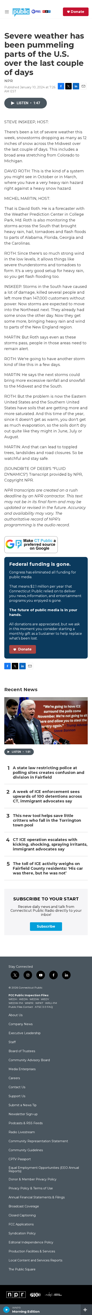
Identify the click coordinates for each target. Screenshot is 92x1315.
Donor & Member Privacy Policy (32, 1179)
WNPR (29, 1003)
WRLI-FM (51, 1003)
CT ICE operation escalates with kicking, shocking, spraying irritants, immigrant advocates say (50, 845)
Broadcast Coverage (24, 1206)
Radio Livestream (22, 1132)
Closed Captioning (22, 1215)
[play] (6, 1309)
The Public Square (22, 1269)
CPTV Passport (20, 1159)
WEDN (23, 999)
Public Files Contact (21, 1006)
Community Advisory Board (29, 1060)
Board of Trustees (22, 1051)
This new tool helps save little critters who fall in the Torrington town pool (47, 821)
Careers (14, 1078)
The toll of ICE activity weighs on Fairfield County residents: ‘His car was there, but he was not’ (48, 869)
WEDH (13, 999)
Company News (21, 1024)
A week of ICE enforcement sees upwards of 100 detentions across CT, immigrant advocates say (47, 796)
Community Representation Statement (38, 1141)
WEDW (34, 999)
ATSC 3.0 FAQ (44, 1006)
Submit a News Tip (23, 1105)
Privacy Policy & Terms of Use (31, 1188)
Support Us (17, 1096)
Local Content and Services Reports (35, 1260)
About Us (15, 1015)
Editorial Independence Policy (31, 1242)
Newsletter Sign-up (23, 1114)
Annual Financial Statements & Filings (37, 1197)
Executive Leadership (25, 1033)
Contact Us (17, 1087)
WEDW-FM (16, 1003)
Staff (12, 1042)
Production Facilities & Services (32, 1251)
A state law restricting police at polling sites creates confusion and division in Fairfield (48, 773)
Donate (77, 12)
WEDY (45, 999)
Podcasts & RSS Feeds (26, 1123)
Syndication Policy (22, 1233)
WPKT (39, 1003)
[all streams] (86, 1309)
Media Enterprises (22, 1069)
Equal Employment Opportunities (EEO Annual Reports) (44, 1169)
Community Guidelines (26, 1150)
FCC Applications (21, 1224)
